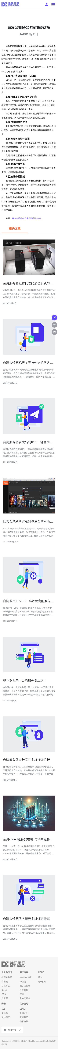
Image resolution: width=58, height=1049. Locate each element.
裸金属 (4, 981)
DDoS (4, 990)
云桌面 (4, 998)
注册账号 (46, 4)
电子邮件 (42, 981)
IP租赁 (23, 981)
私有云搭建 (25, 998)
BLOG (23, 1009)
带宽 (22, 994)
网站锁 (4, 1013)
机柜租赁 (24, 990)
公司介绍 (24, 1013)
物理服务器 (6, 977)
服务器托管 (25, 986)
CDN (3, 994)
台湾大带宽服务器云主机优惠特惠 (26, 918)
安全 (3, 1003)
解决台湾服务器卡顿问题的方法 (26, 218)
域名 (40, 977)
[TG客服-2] (54, 325)
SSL (3, 1009)
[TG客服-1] (54, 317)
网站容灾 (5, 1017)
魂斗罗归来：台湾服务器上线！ (25, 680)
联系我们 (24, 1017)
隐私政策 (24, 1021)
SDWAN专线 (25, 977)
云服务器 (5, 986)
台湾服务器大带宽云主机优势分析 (26, 760)
